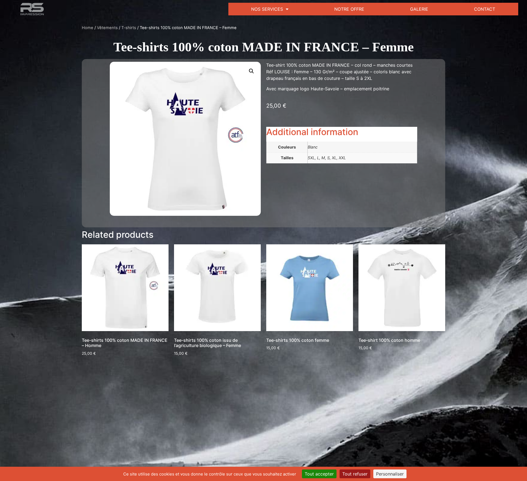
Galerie (419, 9)
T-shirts (128, 27)
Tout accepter (319, 474)
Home (87, 27)
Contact (484, 9)
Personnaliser (390, 474)
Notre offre (349, 9)
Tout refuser (355, 474)
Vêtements (107, 27)
